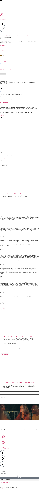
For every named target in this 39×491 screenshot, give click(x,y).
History (3, 436)
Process (3, 434)
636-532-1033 (3, 61)
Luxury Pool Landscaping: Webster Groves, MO (12, 193)
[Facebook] (2, 453)
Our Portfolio (2, 50)
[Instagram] (2, 464)
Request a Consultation (6, 440)
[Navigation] (1, 1)
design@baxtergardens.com (5, 78)
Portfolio (3, 435)
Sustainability (5, 354)
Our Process (2, 45)
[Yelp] (2, 458)
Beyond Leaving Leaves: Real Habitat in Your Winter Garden (18, 382)
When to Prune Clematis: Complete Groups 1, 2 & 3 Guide (18, 337)
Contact (3, 437)
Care (3, 308)
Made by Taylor (3, 488)
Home (3, 432)
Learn (3, 438)
